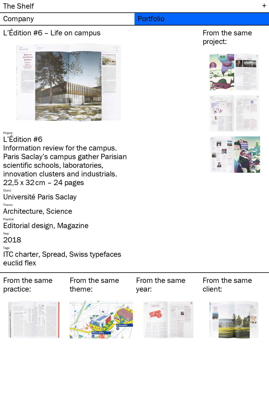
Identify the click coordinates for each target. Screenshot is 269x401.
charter (20, 254)
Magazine (73, 225)
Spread (54, 254)
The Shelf (18, 6)
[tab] (67, 19)
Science (59, 211)
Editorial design (28, 225)
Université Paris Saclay (40, 196)
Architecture (23, 211)
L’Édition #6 (22, 139)
